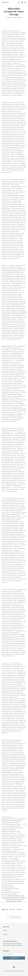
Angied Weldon (11, 971)
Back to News (15, 917)
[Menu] (25, 2)
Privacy (5, 934)
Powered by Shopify (19, 971)
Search (5, 930)
